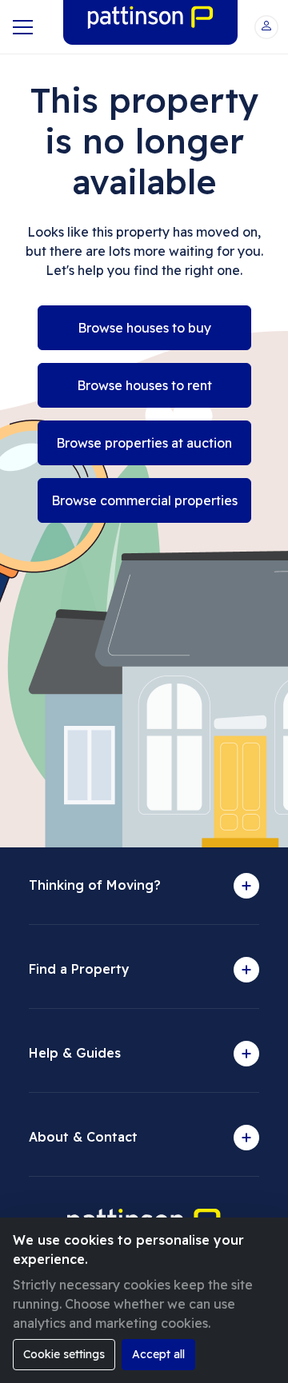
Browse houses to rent (144, 385)
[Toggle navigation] (21, 27)
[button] (266, 27)
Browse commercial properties (144, 500)
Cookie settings (64, 1354)
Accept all (158, 1354)
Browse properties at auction (144, 443)
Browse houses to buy (144, 328)
